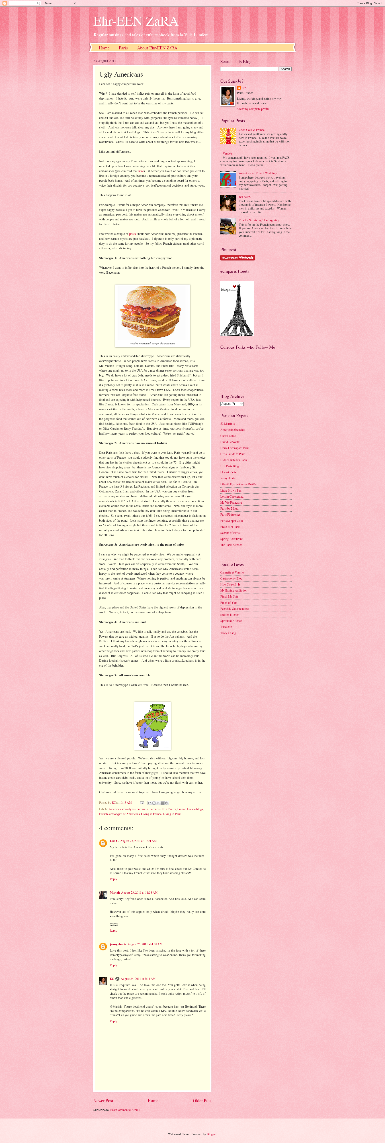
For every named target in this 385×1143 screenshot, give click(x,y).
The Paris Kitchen (231, 545)
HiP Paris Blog (229, 466)
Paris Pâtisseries (230, 514)
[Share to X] (158, 803)
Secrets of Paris (230, 533)
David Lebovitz (230, 442)
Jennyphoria (228, 478)
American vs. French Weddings (258, 173)
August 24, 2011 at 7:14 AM (138, 978)
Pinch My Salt (229, 596)
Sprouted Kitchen (231, 620)
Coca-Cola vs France (251, 130)
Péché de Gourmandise (234, 608)
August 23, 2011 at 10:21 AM (138, 841)
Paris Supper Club (231, 521)
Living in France (151, 814)
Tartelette (226, 626)
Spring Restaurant (231, 539)
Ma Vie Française (231, 502)
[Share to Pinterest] (166, 803)
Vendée (227, 153)
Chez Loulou (228, 436)
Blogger (212, 1134)
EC (112, 978)
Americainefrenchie (232, 429)
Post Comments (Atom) (125, 1110)
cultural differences (148, 809)
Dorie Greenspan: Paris (234, 448)
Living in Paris (172, 814)
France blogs (195, 809)
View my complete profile (253, 109)
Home (104, 48)
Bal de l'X (245, 197)
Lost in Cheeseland (232, 496)
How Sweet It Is (230, 584)
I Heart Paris (228, 472)
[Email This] (149, 803)
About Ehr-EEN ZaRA (157, 48)
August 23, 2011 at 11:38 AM (139, 892)
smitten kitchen (229, 614)
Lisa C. (114, 841)
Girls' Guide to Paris (232, 454)
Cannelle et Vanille (232, 572)
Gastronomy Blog (231, 578)
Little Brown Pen (231, 490)
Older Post (202, 1100)
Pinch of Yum (229, 602)
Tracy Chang (228, 633)
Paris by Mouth (229, 508)
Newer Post (103, 1100)
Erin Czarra (169, 809)
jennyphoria (118, 944)
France (181, 809)
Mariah (115, 892)
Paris (123, 48)
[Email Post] (142, 802)
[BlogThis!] (154, 803)
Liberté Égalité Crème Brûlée (238, 484)
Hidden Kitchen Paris (233, 460)
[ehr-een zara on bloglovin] (237, 335)
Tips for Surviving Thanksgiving (259, 220)
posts (132, 234)
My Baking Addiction (233, 590)
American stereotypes (122, 809)
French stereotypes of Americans (119, 814)
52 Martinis (227, 423)
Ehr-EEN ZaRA (136, 20)
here (141, 171)
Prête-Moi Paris (230, 527)
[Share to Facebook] (162, 803)
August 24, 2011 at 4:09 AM (145, 944)
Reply (113, 879)
